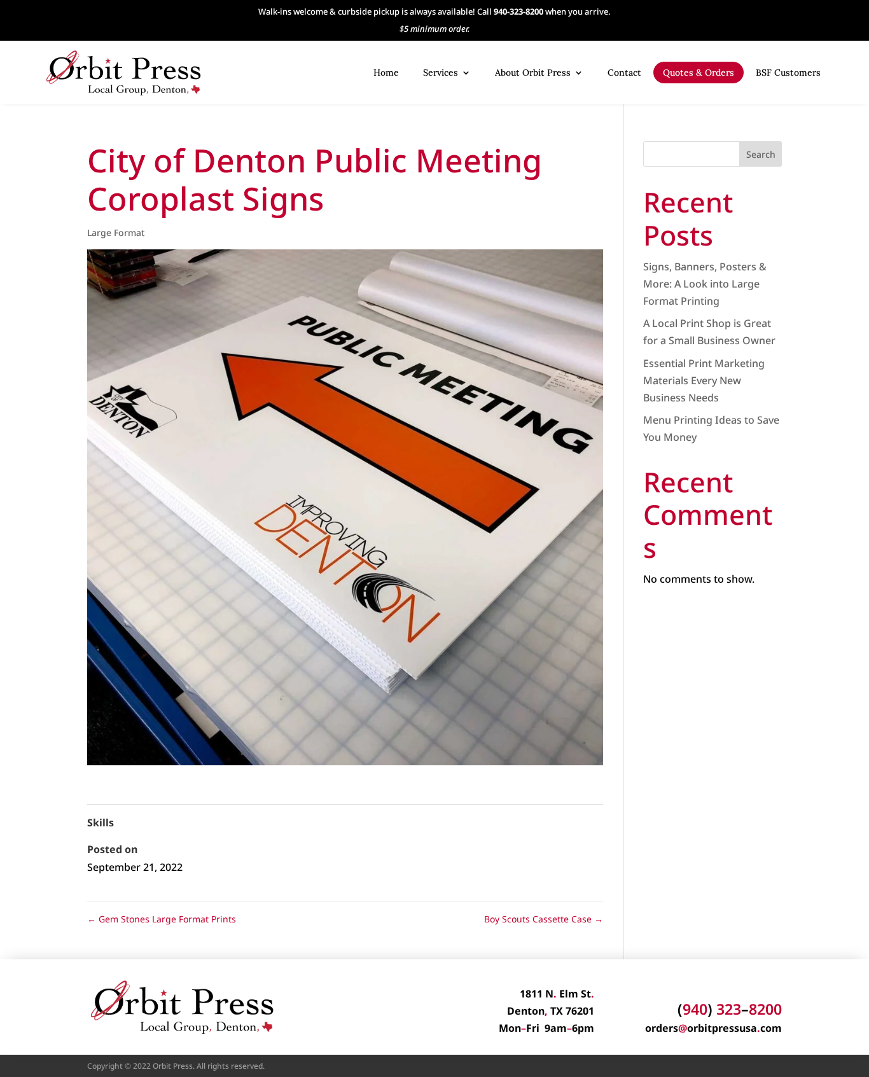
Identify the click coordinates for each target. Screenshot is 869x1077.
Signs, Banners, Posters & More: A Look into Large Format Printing (705, 284)
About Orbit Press (533, 72)
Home (386, 72)
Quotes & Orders (698, 72)
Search (760, 154)
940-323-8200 (518, 11)
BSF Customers (788, 72)
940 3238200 (730, 1009)
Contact (624, 72)
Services (440, 72)
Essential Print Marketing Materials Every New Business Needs (704, 380)
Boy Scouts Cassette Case (543, 919)
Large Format (115, 232)
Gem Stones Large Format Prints (161, 919)
